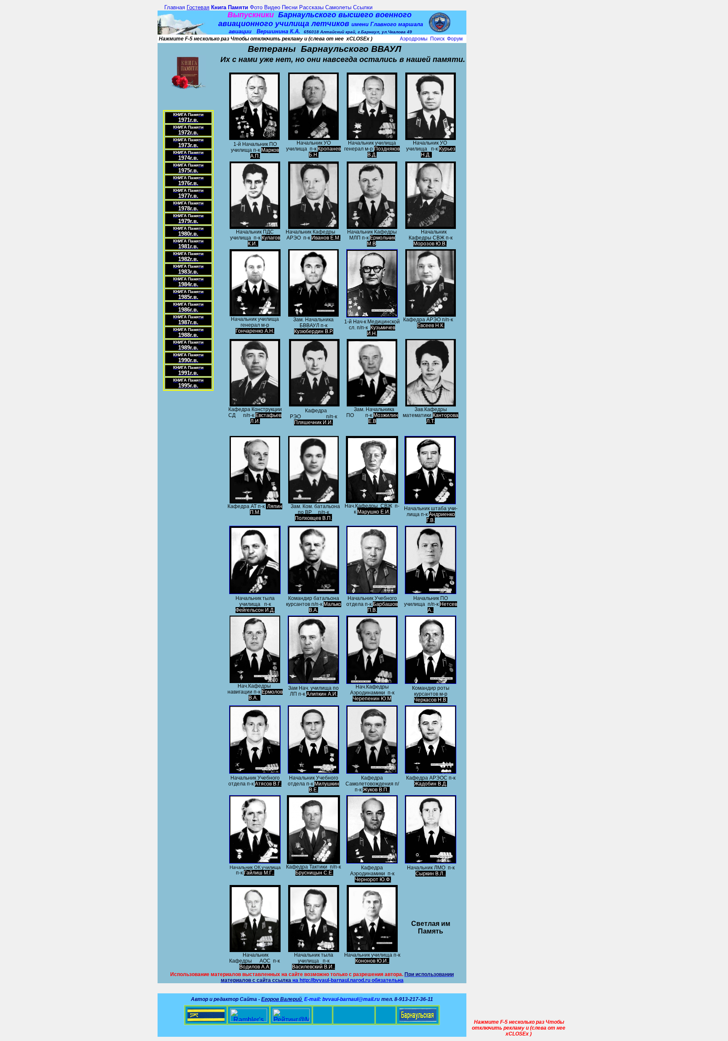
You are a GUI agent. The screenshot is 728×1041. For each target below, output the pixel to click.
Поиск (437, 39)
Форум (455, 39)
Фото (256, 7)
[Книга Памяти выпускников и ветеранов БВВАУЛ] (188, 86)
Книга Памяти (229, 7)
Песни (289, 7)
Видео (272, 7)
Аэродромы (414, 39)
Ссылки (362, 7)
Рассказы (311, 7)
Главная (174, 7)
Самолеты (338, 7)
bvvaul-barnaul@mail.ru (351, 999)
